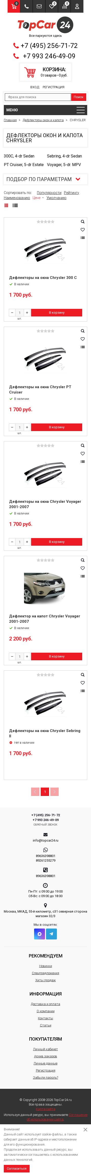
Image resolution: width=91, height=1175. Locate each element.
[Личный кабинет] (77, 6)
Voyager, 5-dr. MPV (64, 164)
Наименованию (17, 198)
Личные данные (45, 1063)
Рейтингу (71, 193)
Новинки (45, 966)
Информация (46, 993)
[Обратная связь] (39, 6)
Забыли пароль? (45, 1077)
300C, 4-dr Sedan (19, 156)
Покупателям (45, 1039)
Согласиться (17, 1168)
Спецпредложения (45, 973)
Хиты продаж (45, 980)
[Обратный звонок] (26, 6)
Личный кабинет (45, 1049)
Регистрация (53, 87)
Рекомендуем (45, 955)
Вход (34, 87)
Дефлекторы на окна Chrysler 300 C (43, 277)
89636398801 (45, 856)
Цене (36, 198)
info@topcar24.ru (45, 840)
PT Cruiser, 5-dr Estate (24, 164)
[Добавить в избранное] (82, 229)
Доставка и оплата (45, 1004)
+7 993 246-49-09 (49, 56)
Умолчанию (56, 198)
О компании (46, 1011)
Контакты (45, 1018)
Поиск (78, 97)
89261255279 (45, 860)
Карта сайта (45, 1109)
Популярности (49, 193)
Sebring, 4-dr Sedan (64, 156)
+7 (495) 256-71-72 (49, 45)
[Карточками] (6, 205)
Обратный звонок (46, 824)
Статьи (45, 1025)
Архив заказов (45, 1056)
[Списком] (15, 205)
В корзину (56, 312)
